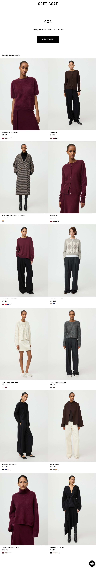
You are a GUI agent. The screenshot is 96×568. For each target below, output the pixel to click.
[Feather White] (8, 138)
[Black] (56, 138)
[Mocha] (6, 138)
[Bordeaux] (3, 138)
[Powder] (8, 470)
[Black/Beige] (3, 220)
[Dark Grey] (54, 470)
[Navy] (8, 304)
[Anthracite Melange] (51, 387)
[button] (92, 563)
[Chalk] (56, 553)
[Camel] (56, 470)
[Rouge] (6, 304)
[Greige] (51, 303)
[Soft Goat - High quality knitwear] (48, 3)
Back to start (48, 39)
